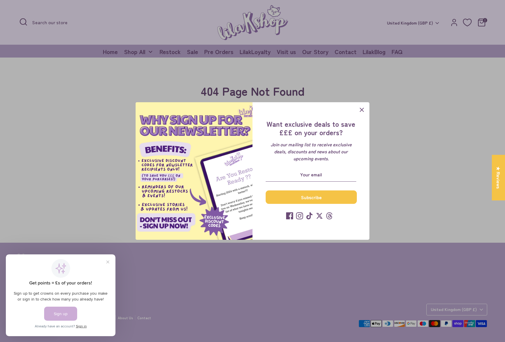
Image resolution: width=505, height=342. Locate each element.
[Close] (361, 109)
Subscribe (311, 197)
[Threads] (329, 215)
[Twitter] (319, 215)
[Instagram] (299, 215)
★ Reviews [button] (498, 177)
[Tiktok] (309, 215)
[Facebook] (289, 215)
